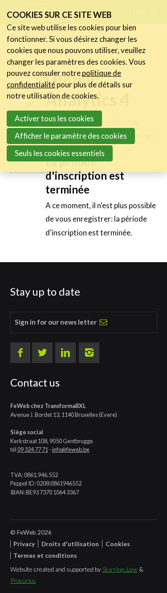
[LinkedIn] (65, 352)
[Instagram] (89, 352)
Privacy (24, 544)
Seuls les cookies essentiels (60, 153)
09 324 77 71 (32, 449)
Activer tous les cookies (54, 118)
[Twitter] (42, 352)
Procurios (23, 580)
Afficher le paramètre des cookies (71, 135)
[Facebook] (20, 352)
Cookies (118, 544)
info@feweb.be (71, 449)
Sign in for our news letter (56, 322)
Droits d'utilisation (70, 544)
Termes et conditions (45, 555)
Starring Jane (120, 569)
